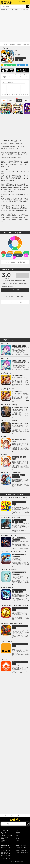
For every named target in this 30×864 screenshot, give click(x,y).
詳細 (4, 100)
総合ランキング (4, 834)
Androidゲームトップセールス (22, 852)
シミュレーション (19, 837)
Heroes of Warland (7, 587)
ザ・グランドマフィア (7, 373)
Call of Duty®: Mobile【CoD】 (10, 517)
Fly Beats (4, 659)
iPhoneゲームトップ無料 (21, 847)
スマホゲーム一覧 (4, 830)
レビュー (11, 100)
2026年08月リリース (5, 847)
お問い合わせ (3, 842)
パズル (17, 838)
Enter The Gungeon (7, 641)
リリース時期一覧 (4, 837)
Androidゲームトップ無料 (21, 850)
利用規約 (3, 838)
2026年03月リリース (5, 855)
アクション (18, 832)
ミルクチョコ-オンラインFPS (9, 570)
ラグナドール (4, 343)
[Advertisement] (15, 27)
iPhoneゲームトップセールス (22, 849)
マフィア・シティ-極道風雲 (9, 405)
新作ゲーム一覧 (4, 832)
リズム (17, 840)
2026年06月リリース (5, 850)
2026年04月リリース (5, 853)
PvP (17, 842)
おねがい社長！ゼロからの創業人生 (11, 472)
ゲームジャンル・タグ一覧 (6, 835)
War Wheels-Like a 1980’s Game (11, 623)
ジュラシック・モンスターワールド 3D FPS (13, 552)
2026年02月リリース (5, 857)
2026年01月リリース (5, 858)
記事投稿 (19, 100)
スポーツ (18, 834)
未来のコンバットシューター (9, 535)
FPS (17, 835)
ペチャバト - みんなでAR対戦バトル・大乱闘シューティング (14, 498)
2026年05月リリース (5, 852)
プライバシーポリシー (5, 840)
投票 (26, 100)
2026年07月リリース (5, 849)
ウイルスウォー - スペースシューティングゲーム (15, 605)
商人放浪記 (4, 437)
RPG (17, 830)
